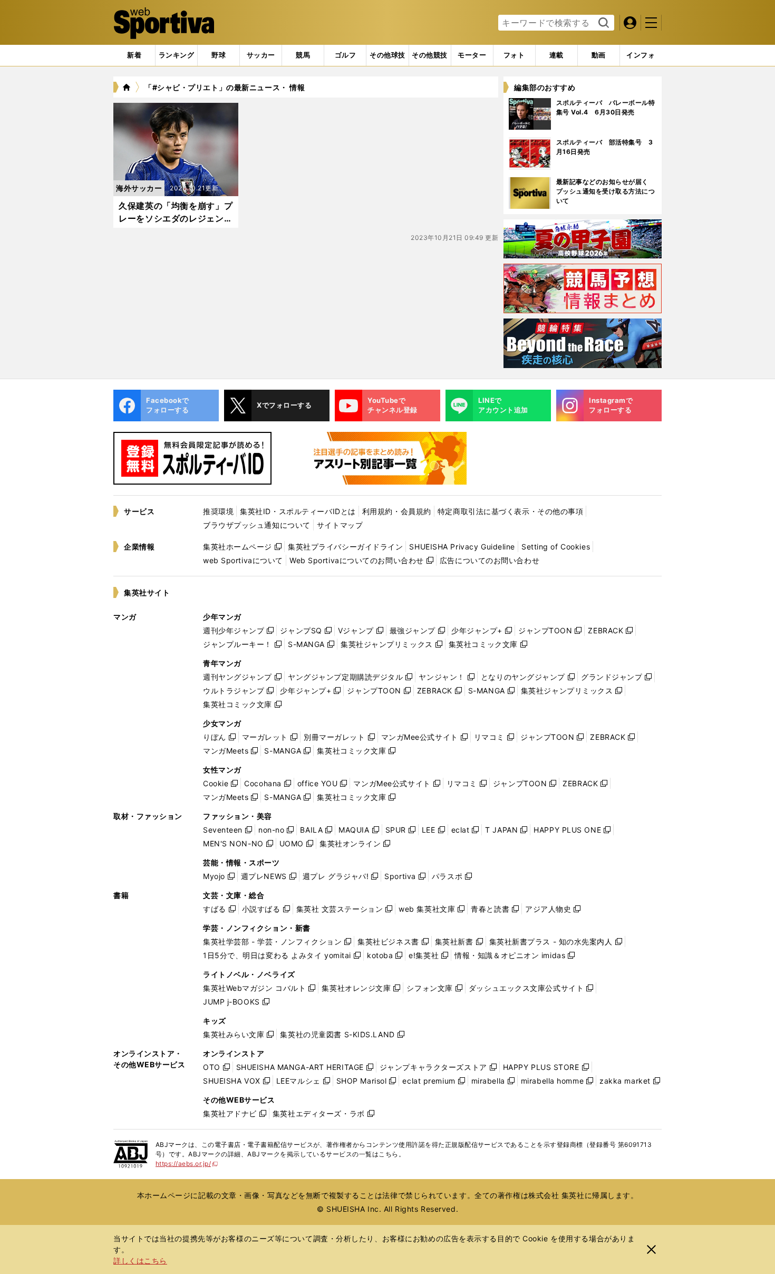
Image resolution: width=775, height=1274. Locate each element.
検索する (602, 23)
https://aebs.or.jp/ (187, 1163)
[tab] (218, 55)
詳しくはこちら (140, 1260)
